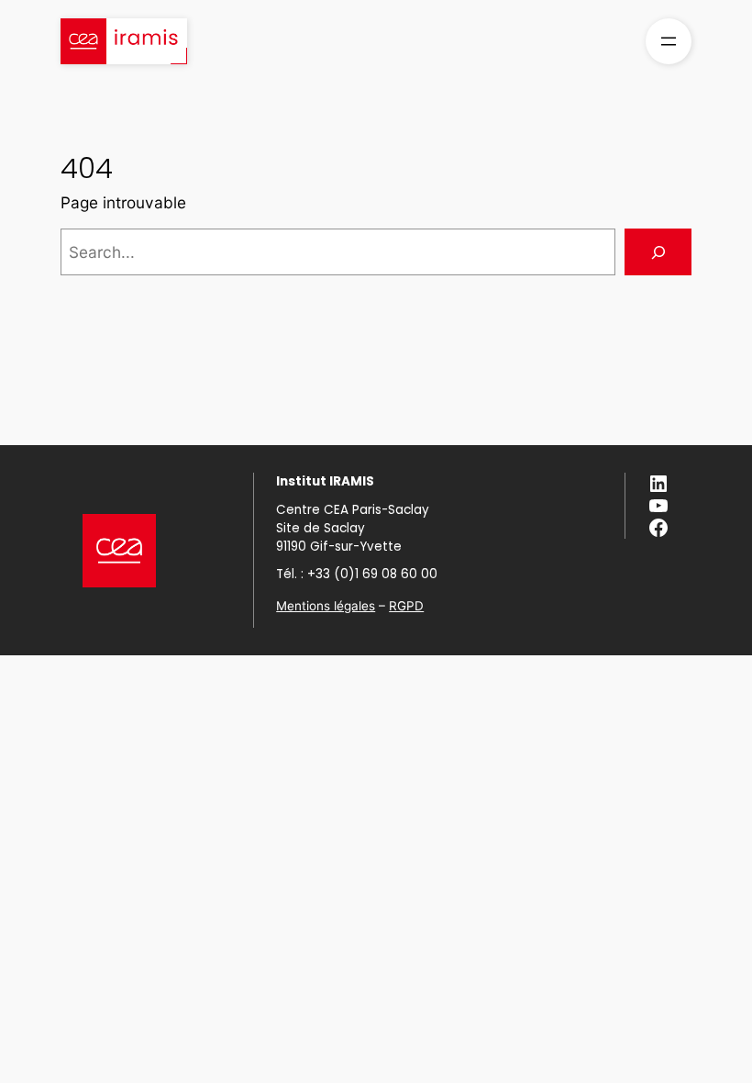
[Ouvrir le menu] (668, 41)
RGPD (406, 605)
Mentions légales (325, 605)
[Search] (658, 252)
